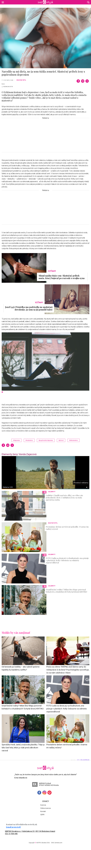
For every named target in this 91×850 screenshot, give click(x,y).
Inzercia (43, 805)
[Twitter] (87, 81)
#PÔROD (61, 440)
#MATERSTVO (29, 440)
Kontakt (43, 811)
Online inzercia (45, 808)
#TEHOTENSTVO (73, 440)
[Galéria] (45, 38)
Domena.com (58, 842)
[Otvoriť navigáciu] (3, 2)
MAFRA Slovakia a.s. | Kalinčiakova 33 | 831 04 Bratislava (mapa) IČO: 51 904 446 (30, 832)
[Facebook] (78, 81)
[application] (45, 472)
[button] (88, 2)
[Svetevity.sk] (45, 2)
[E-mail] (82, 81)
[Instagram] (44, 793)
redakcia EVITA (8, 86)
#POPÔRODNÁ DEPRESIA (46, 440)
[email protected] (13, 827)
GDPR (42, 814)
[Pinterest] (49, 793)
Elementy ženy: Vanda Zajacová (19, 454)
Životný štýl (21, 80)
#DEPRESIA (16, 440)
